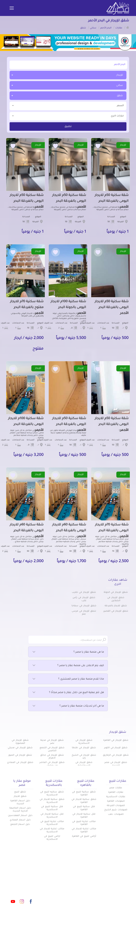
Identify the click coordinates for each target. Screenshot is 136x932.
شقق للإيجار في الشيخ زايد (84, 757)
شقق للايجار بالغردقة (116, 606)
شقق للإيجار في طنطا (84, 748)
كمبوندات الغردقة (116, 805)
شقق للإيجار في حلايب (84, 592)
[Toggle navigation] (11, 8)
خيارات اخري (117, 116)
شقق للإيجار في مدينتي (20, 748)
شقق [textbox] (120, 95)
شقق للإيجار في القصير (115, 611)
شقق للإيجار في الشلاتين (115, 599)
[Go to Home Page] (127, 27)
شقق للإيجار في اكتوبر (116, 748)
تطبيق (68, 126)
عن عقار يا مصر (59, 884)
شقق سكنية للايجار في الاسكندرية (52, 801)
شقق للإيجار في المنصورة (20, 742)
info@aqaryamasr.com (21, 885)
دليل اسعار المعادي (20, 820)
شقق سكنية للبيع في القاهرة (84, 793)
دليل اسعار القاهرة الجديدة (20, 802)
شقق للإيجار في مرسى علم (84, 612)
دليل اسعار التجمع (20, 824)
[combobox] (68, 75)
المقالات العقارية (87, 884)
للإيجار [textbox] (119, 75)
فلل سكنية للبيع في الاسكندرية (52, 808)
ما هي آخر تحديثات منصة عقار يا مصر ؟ (82, 706)
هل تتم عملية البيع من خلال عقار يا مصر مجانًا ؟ (76, 692)
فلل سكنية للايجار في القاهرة (83, 815)
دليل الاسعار (60, 879)
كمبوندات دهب (116, 814)
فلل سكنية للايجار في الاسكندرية (52, 815)
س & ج (93, 890)
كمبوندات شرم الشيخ (115, 810)
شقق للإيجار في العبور (20, 755)
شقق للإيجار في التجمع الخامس (52, 749)
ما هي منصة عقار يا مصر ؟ (88, 652)
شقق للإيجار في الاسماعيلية (83, 764)
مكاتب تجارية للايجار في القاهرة (84, 830)
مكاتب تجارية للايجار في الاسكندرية (52, 830)
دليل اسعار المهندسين (20, 815)
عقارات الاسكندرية (115, 797)
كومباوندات (90, 879)
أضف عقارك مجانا (57, 873)
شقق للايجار (20, 796)
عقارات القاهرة (115, 792)
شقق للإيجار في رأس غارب (84, 599)
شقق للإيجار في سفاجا (84, 606)
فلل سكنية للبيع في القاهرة (84, 808)
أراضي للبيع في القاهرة (84, 836)
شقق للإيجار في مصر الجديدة (115, 764)
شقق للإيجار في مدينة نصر (52, 742)
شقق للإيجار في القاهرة (115, 740)
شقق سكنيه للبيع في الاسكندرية (52, 793)
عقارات (93, 873)
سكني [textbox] (119, 85)
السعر (120, 105)
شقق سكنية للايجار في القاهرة (84, 801)
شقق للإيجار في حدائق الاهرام (52, 757)
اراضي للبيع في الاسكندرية (52, 838)
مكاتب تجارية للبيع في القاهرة (84, 823)
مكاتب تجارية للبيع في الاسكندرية (52, 823)
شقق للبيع (20, 792)
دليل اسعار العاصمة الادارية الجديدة (20, 809)
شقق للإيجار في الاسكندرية (83, 742)
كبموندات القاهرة (116, 801)
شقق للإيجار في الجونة (116, 592)
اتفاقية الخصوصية (86, 896)
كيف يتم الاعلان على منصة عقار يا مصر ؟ (80, 665)
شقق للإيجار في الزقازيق (116, 755)
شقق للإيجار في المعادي (20, 762)
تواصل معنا (61, 890)
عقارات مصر (115, 788)
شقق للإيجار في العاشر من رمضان (51, 764)
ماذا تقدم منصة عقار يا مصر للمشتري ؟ (81, 679)
